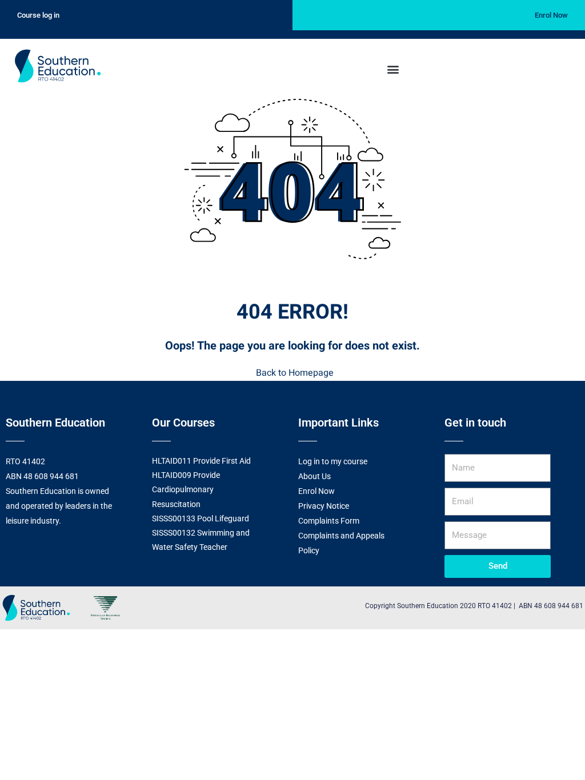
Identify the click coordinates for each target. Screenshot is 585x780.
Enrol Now (316, 491)
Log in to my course (332, 461)
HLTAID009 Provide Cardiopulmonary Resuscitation (186, 489)
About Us (314, 476)
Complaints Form (328, 520)
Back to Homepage (295, 373)
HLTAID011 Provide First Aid (201, 460)
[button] (392, 68)
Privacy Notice (323, 505)
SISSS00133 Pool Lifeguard (200, 518)
